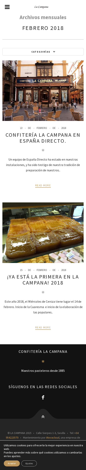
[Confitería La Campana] (43, 7)
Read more (43, 185)
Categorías (40, 51)
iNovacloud (52, 437)
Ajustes (29, 463)
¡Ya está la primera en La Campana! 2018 (43, 279)
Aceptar (12, 463)
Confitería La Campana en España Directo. (43, 137)
